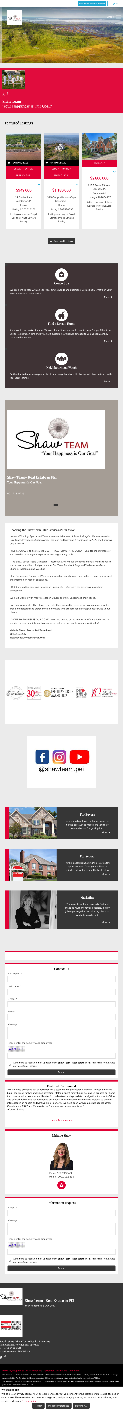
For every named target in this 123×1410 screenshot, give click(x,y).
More (108, 297)
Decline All (81, 1405)
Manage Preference (58, 1405)
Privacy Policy (28, 1401)
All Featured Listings (61, 241)
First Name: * (15, 973)
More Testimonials (61, 1120)
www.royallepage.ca (13, 1370)
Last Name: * (14, 986)
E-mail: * (12, 999)
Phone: (11, 1011)
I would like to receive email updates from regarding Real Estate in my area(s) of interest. (63, 1064)
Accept (38, 1405)
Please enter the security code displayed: (30, 1043)
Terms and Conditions (68, 1370)
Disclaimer (49, 1370)
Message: (13, 1024)
